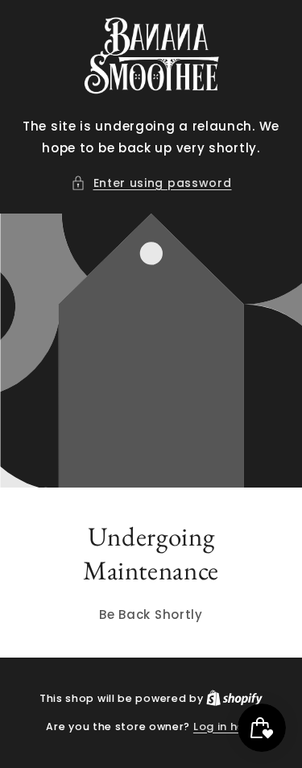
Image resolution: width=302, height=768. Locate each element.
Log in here (224, 726)
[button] (151, 183)
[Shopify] (234, 698)
